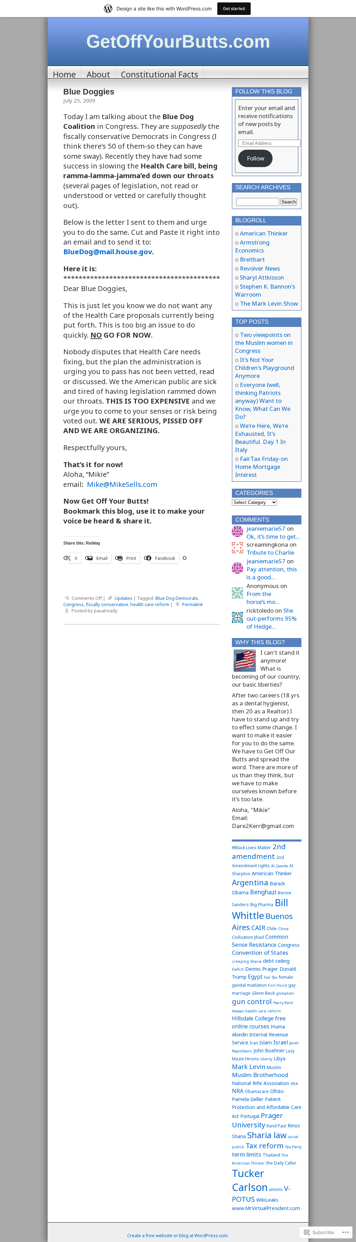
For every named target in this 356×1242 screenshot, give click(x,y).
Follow (255, 158)
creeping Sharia (246, 961)
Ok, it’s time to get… (273, 536)
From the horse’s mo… (263, 598)
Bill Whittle (260, 909)
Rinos (294, 1125)
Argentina (250, 882)
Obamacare (257, 1091)
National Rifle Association (260, 1083)
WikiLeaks (267, 1200)
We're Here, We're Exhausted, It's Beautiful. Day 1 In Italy (261, 438)
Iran (254, 1043)
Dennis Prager (261, 968)
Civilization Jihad (248, 937)
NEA (294, 1083)
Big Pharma (261, 905)
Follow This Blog (263, 91)
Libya (279, 1058)
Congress (73, 604)
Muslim (274, 1067)
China (283, 928)
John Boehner (268, 1050)
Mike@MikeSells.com (122, 484)
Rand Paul (276, 1126)
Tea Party (293, 1146)
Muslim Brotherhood (260, 1075)
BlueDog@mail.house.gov (107, 251)
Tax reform (264, 1145)
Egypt (255, 976)
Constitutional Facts (159, 73)
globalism (285, 993)
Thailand (271, 1155)
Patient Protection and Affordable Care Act (266, 1107)
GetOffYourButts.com (178, 41)
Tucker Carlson (250, 1180)
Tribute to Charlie (270, 552)
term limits (246, 1154)
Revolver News (260, 268)
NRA (237, 1091)
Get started (234, 8)
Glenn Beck (263, 993)
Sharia (239, 1136)
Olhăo (277, 1091)
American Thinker (264, 233)
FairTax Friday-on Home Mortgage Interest (261, 467)
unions (276, 1189)
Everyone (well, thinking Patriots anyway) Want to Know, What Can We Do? (262, 401)
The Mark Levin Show (269, 303)
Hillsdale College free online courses (259, 1022)
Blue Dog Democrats (176, 598)
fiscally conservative (107, 604)
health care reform (149, 604)
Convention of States (260, 953)
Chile (272, 929)
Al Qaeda (279, 865)
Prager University (257, 1120)
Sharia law (266, 1135)
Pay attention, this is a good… (271, 573)
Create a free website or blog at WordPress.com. (178, 1235)
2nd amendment (259, 851)
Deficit (238, 969)
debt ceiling (276, 960)
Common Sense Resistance (260, 941)
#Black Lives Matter (251, 848)
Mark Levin (248, 1066)
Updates (123, 598)
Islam (265, 1042)
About (98, 73)
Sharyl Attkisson (262, 277)
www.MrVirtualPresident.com (266, 1207)
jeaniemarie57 (265, 528)
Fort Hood (277, 985)
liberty (266, 1059)
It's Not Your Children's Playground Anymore (264, 368)
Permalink (192, 604)
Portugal (249, 1116)
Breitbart (252, 259)
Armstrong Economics (252, 246)
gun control (252, 1001)
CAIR (258, 928)
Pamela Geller (248, 1098)
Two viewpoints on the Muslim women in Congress (264, 343)
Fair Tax (270, 977)
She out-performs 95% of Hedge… (271, 618)
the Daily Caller (281, 1163)
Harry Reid (283, 1002)
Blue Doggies (88, 91)
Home (64, 73)
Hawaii (238, 1011)
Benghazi (263, 892)
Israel (280, 1042)
